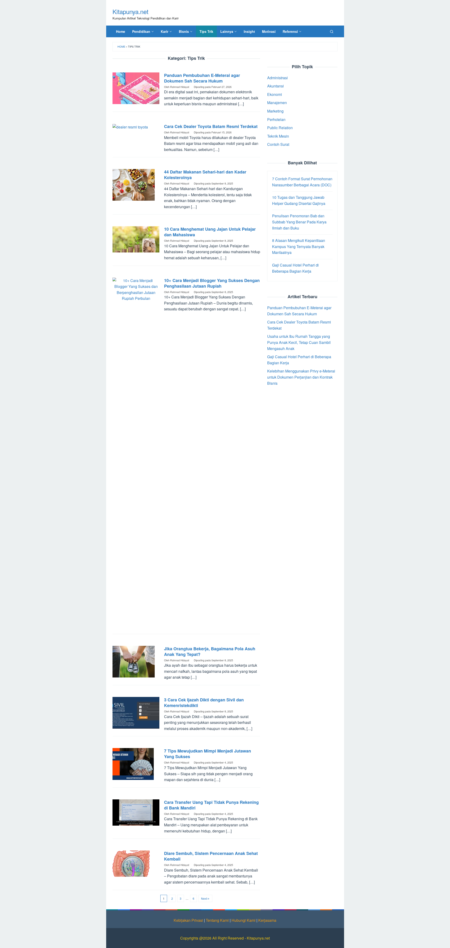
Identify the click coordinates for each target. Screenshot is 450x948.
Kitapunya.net (130, 11)
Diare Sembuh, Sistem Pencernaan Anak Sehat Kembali (211, 856)
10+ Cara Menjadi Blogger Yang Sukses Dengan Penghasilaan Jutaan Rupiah (212, 283)
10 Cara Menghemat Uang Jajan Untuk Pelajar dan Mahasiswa (210, 232)
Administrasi (277, 77)
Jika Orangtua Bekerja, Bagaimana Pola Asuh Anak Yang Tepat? (209, 651)
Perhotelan (276, 119)
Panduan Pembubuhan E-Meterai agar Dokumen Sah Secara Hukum (202, 78)
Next (204, 898)
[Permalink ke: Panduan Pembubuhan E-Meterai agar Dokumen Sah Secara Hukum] (135, 87)
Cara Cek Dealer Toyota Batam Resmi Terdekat (211, 126)
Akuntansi (275, 86)
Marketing (275, 111)
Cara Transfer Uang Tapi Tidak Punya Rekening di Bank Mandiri (211, 805)
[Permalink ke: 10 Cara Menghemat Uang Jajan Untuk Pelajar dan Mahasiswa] (135, 238)
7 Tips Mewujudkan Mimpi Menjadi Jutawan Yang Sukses (207, 754)
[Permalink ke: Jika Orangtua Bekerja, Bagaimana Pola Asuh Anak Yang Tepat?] (133, 661)
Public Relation (280, 127)
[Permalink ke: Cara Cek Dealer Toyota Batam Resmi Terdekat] (130, 126)
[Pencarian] (332, 31)
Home (121, 46)
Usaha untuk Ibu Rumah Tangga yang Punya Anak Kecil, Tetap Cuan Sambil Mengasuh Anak (299, 342)
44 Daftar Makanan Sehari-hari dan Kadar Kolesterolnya (205, 175)
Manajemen (277, 102)
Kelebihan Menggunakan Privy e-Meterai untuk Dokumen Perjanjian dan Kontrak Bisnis (301, 377)
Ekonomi (274, 94)
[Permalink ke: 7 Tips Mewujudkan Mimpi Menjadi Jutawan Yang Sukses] (133, 763)
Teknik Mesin (278, 136)
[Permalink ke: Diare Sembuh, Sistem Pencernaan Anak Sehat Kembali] (135, 863)
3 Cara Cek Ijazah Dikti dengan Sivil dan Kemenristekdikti (204, 702)
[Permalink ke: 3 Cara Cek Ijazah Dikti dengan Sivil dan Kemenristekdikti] (135, 712)
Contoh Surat (278, 144)
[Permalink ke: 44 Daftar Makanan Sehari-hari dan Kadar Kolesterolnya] (133, 184)
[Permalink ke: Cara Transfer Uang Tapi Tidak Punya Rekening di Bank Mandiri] (135, 812)
